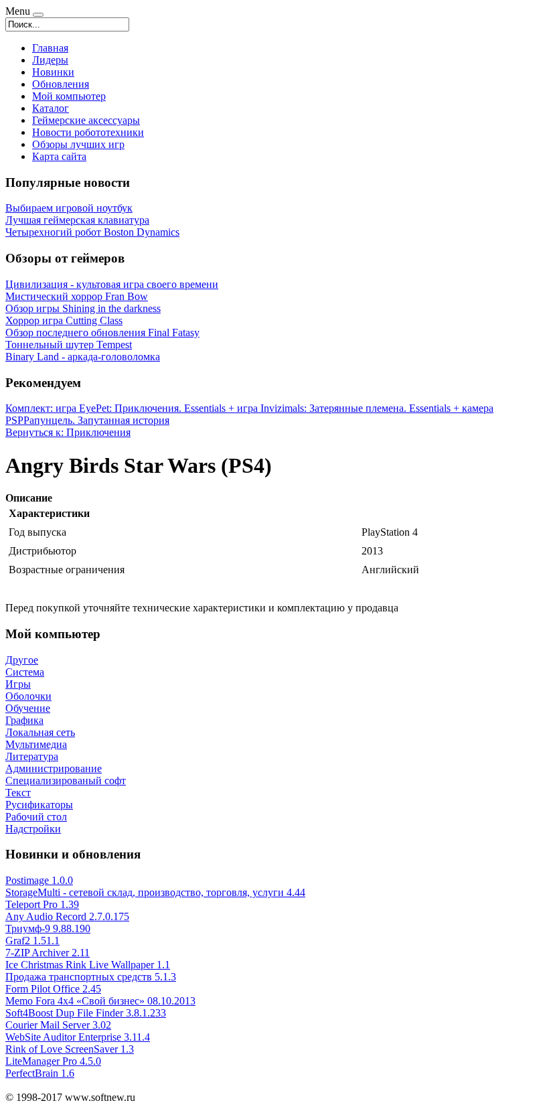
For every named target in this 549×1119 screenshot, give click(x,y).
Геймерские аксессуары (86, 120)
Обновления (60, 84)
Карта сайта (59, 156)
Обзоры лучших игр (78, 144)
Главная (50, 48)
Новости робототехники (88, 132)
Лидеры (50, 60)
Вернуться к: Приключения (68, 432)
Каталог (50, 108)
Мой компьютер (69, 96)
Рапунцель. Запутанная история (96, 420)
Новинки (53, 72)
